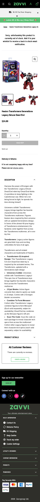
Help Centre (11, 435)
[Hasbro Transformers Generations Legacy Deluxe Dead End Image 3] (33, 100)
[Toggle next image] (34, 74)
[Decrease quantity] (4, 135)
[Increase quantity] (17, 135)
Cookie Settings (13, 444)
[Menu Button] (3, 4)
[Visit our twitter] (10, 396)
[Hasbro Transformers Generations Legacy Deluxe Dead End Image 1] (7, 100)
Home (5, 27)
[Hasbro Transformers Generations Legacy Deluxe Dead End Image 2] (20, 100)
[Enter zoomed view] (34, 59)
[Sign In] (30, 4)
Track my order (13, 439)
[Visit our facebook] (4, 396)
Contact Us (11, 422)
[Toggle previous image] (6, 74)
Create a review (20, 359)
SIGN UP (9, 383)
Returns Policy (13, 427)
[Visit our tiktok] (22, 396)
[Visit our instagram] (16, 396)
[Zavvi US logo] (20, 4)
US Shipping (11, 431)
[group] (20, 74)
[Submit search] (9, 4)
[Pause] (38, 13)
